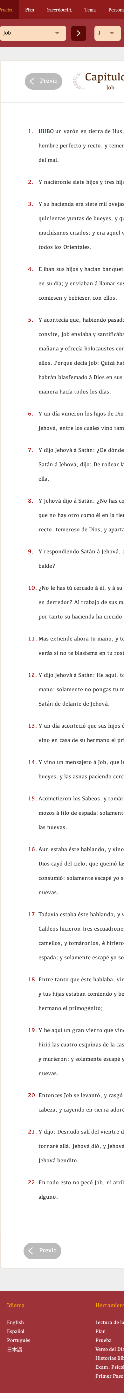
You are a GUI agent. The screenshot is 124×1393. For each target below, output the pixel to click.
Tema (90, 9)
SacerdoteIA (59, 9)
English (15, 1323)
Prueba (103, 1340)
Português (18, 1340)
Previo (49, 81)
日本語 (14, 1350)
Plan (29, 9)
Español (15, 1331)
